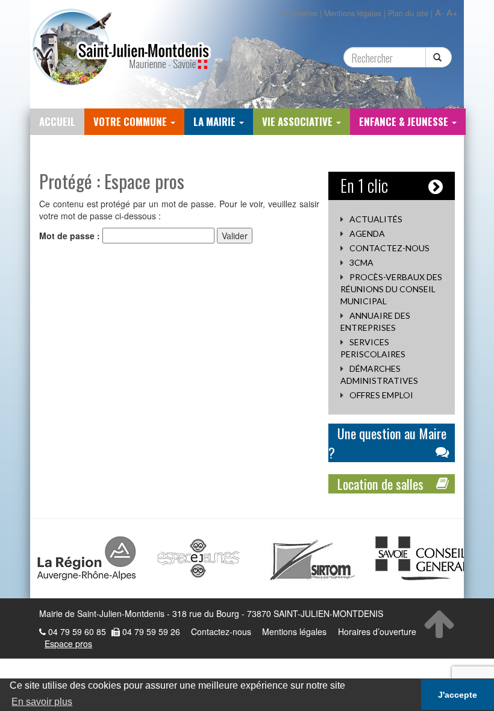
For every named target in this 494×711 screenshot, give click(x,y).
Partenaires (298, 13)
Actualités (375, 219)
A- (439, 12)
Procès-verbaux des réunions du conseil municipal (391, 289)
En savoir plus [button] (41, 702)
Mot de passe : (70, 236)
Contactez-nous (389, 248)
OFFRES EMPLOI (381, 395)
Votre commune (131, 121)
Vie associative (298, 121)
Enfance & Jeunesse (405, 121)
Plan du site (408, 13)
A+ (452, 12)
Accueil (57, 121)
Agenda (367, 233)
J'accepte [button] (457, 695)
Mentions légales (352, 13)
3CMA (361, 262)
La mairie (215, 121)
